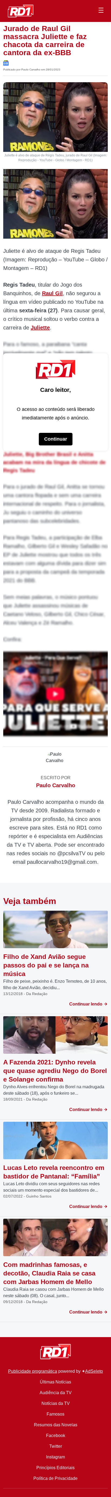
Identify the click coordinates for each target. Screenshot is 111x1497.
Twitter (55, 1446)
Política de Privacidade (55, 1478)
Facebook (55, 1435)
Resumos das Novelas (55, 1425)
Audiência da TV (56, 1392)
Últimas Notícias (55, 1382)
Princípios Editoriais (55, 1467)
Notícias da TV (55, 1403)
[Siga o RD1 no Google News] (6, 62)
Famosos (55, 1414)
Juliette (40, 328)
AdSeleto (94, 1371)
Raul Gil (52, 293)
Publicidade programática (32, 1371)
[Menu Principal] (101, 11)
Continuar (55, 439)
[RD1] (21, 10)
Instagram (55, 1457)
